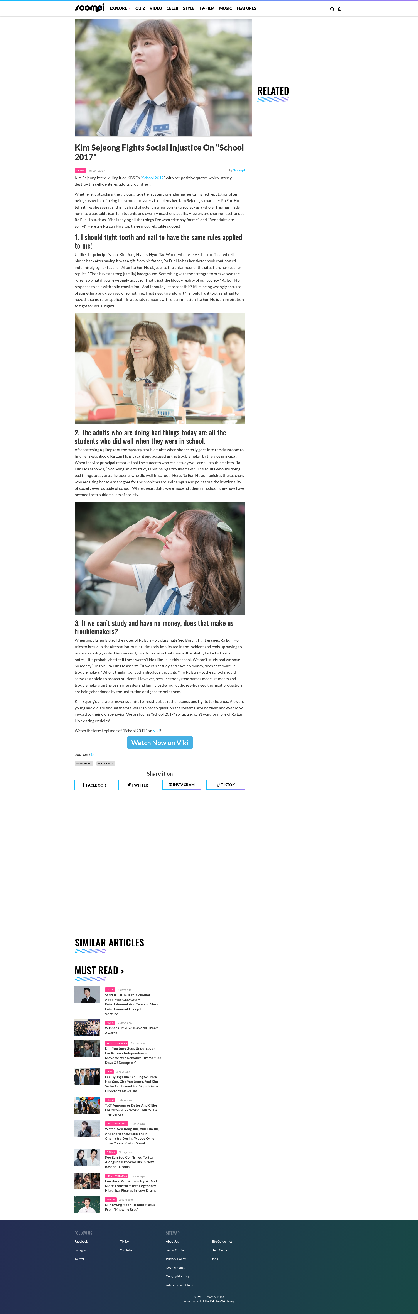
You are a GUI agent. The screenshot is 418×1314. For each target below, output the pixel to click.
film (109, 1071)
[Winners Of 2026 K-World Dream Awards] (87, 1027)
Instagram (183, 785)
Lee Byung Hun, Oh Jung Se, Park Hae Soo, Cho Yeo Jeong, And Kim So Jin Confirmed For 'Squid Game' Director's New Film (132, 1084)
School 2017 (152, 177)
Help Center (220, 1250)
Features (246, 8)
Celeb (172, 8)
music (110, 1022)
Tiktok (227, 785)
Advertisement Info (179, 1285)
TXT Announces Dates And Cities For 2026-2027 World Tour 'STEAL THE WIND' (132, 1110)
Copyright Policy (177, 1276)
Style (188, 8)
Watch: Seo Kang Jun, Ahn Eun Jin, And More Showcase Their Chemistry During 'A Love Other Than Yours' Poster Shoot (132, 1136)
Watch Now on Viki (159, 742)
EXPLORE (118, 8)
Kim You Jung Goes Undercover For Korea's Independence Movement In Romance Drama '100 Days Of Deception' (133, 1055)
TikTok (124, 1241)
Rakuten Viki (218, 1301)
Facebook (95, 785)
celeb (110, 989)
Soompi (239, 170)
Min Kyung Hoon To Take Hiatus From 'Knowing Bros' (130, 1206)
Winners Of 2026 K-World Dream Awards (131, 1030)
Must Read (96, 970)
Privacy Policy (176, 1259)
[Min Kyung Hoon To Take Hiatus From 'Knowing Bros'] (87, 1204)
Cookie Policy (175, 1267)
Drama (80, 170)
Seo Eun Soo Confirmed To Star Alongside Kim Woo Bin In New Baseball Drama (129, 1162)
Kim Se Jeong (83, 763)
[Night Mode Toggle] (339, 9)
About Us (172, 1241)
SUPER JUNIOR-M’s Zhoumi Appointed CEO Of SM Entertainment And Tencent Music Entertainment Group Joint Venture (132, 1004)
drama (111, 1152)
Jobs (215, 1259)
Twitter (139, 785)
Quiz (140, 8)
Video (156, 8)
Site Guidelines (222, 1241)
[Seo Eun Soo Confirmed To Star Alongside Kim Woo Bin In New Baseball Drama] (87, 1157)
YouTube (126, 1250)
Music (225, 8)
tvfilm (111, 1199)
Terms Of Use (175, 1250)
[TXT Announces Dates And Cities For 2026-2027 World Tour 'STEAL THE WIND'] (87, 1105)
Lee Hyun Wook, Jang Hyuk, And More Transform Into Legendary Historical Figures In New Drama (131, 1185)
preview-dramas (117, 1043)
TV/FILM (207, 8)
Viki (156, 730)
